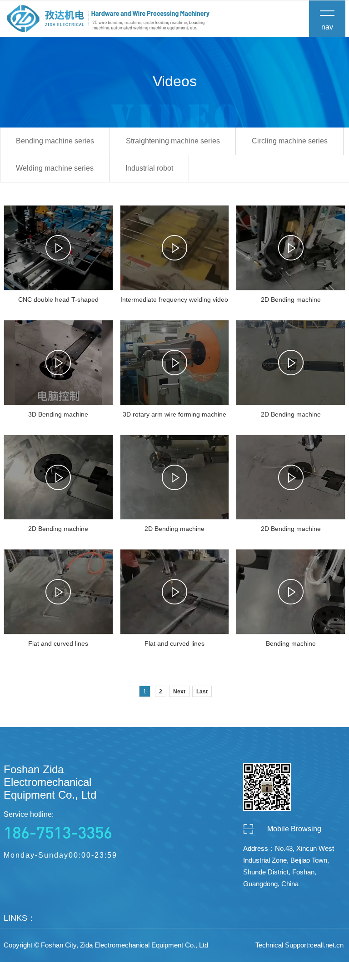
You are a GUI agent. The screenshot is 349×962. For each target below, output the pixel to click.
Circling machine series (290, 141)
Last (202, 691)
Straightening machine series (173, 141)
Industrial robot (149, 168)
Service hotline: (58, 826)
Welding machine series (55, 168)
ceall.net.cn (327, 945)
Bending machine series (55, 141)
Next (179, 691)
